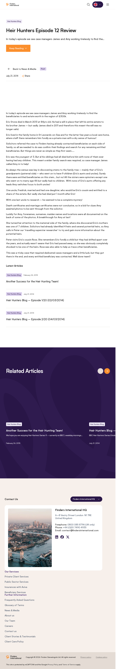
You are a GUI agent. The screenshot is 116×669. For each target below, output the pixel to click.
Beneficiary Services (15, 592)
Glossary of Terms (14, 605)
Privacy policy (85, 657)
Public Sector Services (16, 581)
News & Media (12, 610)
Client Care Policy (14, 641)
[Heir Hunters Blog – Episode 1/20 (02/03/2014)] (58, 298)
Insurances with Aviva (16, 587)
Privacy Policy (53, 664)
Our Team (10, 620)
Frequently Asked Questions (19, 599)
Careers (9, 626)
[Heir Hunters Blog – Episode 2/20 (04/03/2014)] (58, 317)
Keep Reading (16, 48)
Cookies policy (101, 657)
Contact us (11, 631)
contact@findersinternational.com (80, 530)
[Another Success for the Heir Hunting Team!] (58, 279)
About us (9, 615)
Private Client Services (17, 576)
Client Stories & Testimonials (20, 636)
